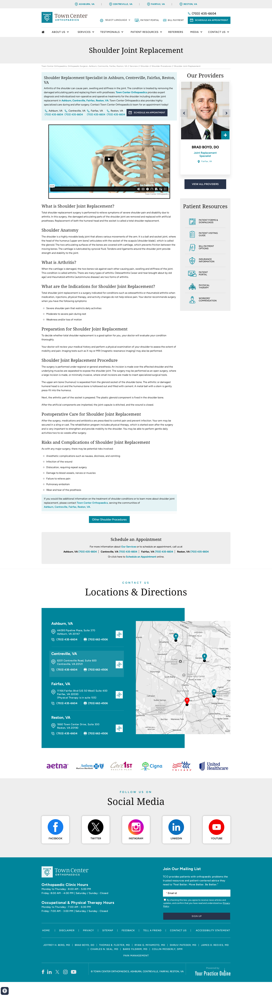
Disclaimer (66, 930)
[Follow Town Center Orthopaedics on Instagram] (65, 971)
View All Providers (205, 184)
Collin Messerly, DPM (167, 949)
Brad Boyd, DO (84, 945)
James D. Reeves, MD (215, 945)
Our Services (128, 546)
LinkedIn (176, 838)
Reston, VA (190, 4)
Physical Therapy (204, 286)
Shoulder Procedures (161, 66)
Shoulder (145, 66)
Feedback (128, 930)
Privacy (88, 930)
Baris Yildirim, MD (135, 949)
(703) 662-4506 (98, 639)
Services (134, 66)
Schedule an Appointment (211, 20)
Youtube (216, 838)
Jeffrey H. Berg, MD (56, 945)
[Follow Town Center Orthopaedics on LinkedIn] (49, 971)
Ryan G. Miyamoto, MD (150, 945)
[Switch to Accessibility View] (5, 991)
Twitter (96, 838)
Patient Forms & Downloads (208, 221)
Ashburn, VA (86, 4)
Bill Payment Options (206, 247)
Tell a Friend (152, 930)
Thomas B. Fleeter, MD (114, 945)
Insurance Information (206, 260)
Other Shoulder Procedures (109, 519)
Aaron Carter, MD (205, 147)
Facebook (55, 838)
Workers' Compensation (208, 299)
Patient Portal (149, 20)
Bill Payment (176, 20)
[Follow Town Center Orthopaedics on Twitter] (57, 971)
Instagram (136, 838)
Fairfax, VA (158, 4)
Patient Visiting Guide (208, 234)
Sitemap (107, 930)
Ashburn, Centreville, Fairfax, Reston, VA (85, 100)
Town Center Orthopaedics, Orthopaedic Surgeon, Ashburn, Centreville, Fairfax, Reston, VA (84, 66)
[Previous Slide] (184, 113)
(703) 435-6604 (204, 13)
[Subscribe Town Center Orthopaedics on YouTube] (73, 971)
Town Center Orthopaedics (131, 92)
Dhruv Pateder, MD (183, 945)
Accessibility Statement (213, 930)
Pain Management (136, 955)
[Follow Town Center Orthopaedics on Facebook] (43, 971)
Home (43, 32)
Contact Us (136, 582)
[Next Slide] (226, 113)
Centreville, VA (123, 4)
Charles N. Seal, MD (104, 949)
